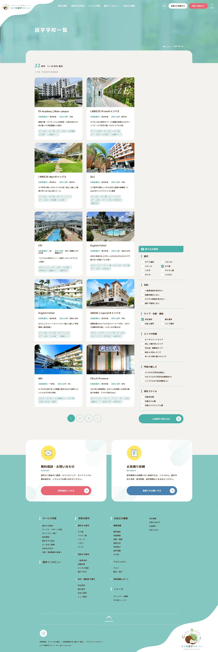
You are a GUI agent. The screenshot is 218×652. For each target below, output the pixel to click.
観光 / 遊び (118, 572)
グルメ (116, 568)
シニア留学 (82, 596)
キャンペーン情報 (120, 596)
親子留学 (81, 589)
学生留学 (81, 585)
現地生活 (117, 543)
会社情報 (152, 518)
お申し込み (153, 530)
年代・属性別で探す (86, 579)
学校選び (117, 547)
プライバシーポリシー (94, 642)
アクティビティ (120, 562)
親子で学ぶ (82, 572)
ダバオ (80, 547)
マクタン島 (82, 535)
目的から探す (83, 554)
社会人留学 (82, 593)
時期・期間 (117, 539)
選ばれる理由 (47, 525)
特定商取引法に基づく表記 (73, 642)
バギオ (80, 543)
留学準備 (117, 550)
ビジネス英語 (83, 568)
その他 (116, 554)
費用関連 (117, 532)
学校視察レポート (121, 579)
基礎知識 (117, 525)
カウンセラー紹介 (49, 533)
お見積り (152, 526)
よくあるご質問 (48, 544)
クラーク (81, 539)
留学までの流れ (48, 541)
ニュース (118, 589)
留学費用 (45, 537)
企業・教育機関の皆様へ (52, 552)
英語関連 (117, 535)
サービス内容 (50, 518)
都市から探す (83, 525)
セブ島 (80, 532)
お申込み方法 (47, 548)
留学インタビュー (52, 562)
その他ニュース (119, 600)
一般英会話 (82, 560)
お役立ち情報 (121, 518)
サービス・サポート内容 (52, 529)
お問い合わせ (154, 522)
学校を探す (84, 518)
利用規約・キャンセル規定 (50, 642)
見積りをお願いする (152, 490)
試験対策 (81, 564)
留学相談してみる (66, 490)
